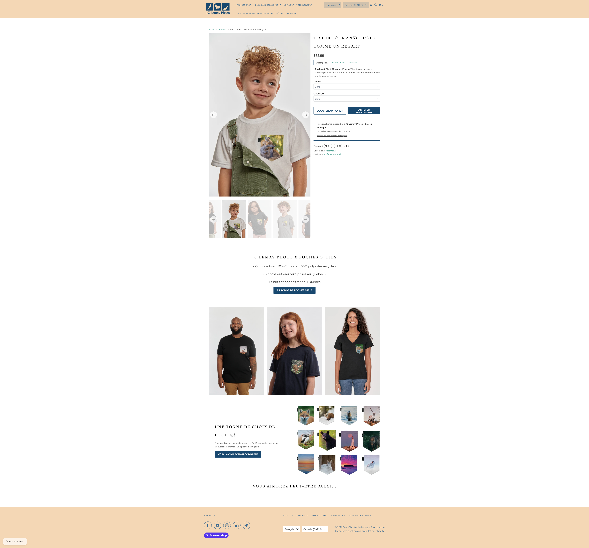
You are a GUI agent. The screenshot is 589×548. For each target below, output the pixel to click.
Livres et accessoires (267, 4)
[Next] (305, 114)
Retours (353, 62)
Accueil (212, 29)
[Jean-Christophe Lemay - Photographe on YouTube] (218, 525)
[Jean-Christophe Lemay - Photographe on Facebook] (208, 525)
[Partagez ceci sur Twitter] (326, 146)
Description (322, 62)
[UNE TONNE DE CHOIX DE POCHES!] (338, 440)
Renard (337, 154)
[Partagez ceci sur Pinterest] (339, 146)
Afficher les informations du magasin (332, 136)
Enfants (328, 154)
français (331, 5)
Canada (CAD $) (354, 5)
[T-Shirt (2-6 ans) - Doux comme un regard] (259, 115)
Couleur (319, 93)
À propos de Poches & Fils (294, 290)
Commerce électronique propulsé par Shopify (359, 531)
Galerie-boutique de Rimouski (253, 13)
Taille (317, 81)
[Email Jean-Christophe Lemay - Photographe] (247, 525)
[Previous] (213, 114)
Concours (291, 13)
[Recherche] (376, 5)
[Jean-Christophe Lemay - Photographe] (218, 9)
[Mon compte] (371, 5)
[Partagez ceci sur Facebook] (332, 146)
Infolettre (337, 515)
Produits (222, 29)
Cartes (287, 4)
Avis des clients (360, 515)
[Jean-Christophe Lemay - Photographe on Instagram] (228, 525)
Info (278, 13)
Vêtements (302, 4)
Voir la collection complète (238, 454)
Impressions (243, 4)
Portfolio (319, 515)
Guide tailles (338, 62)
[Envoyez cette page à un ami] (346, 146)
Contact (302, 515)
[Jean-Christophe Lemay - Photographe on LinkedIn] (237, 525)
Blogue (288, 515)
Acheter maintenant (364, 111)
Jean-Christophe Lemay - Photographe (364, 527)
